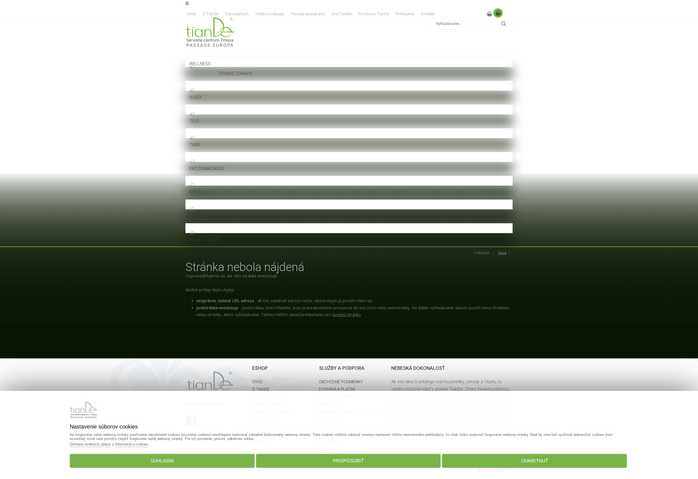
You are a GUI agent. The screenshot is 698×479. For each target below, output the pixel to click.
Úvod (502, 253)
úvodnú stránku (346, 314)
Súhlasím (162, 460)
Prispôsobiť (348, 460)
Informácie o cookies (131, 444)
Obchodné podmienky (341, 381)
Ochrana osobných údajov (90, 444)
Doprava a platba (337, 389)
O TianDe (260, 389)
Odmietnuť (534, 460)
